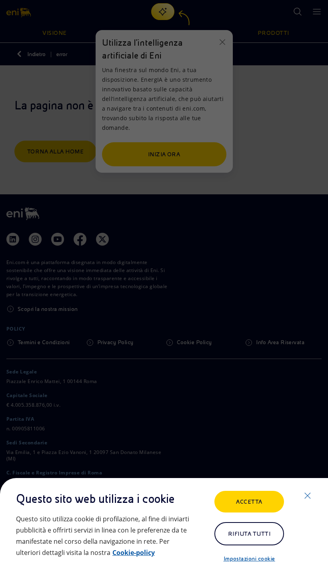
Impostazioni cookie (249, 558)
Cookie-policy (133, 552)
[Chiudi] (307, 495)
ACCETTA (249, 501)
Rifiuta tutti (249, 534)
